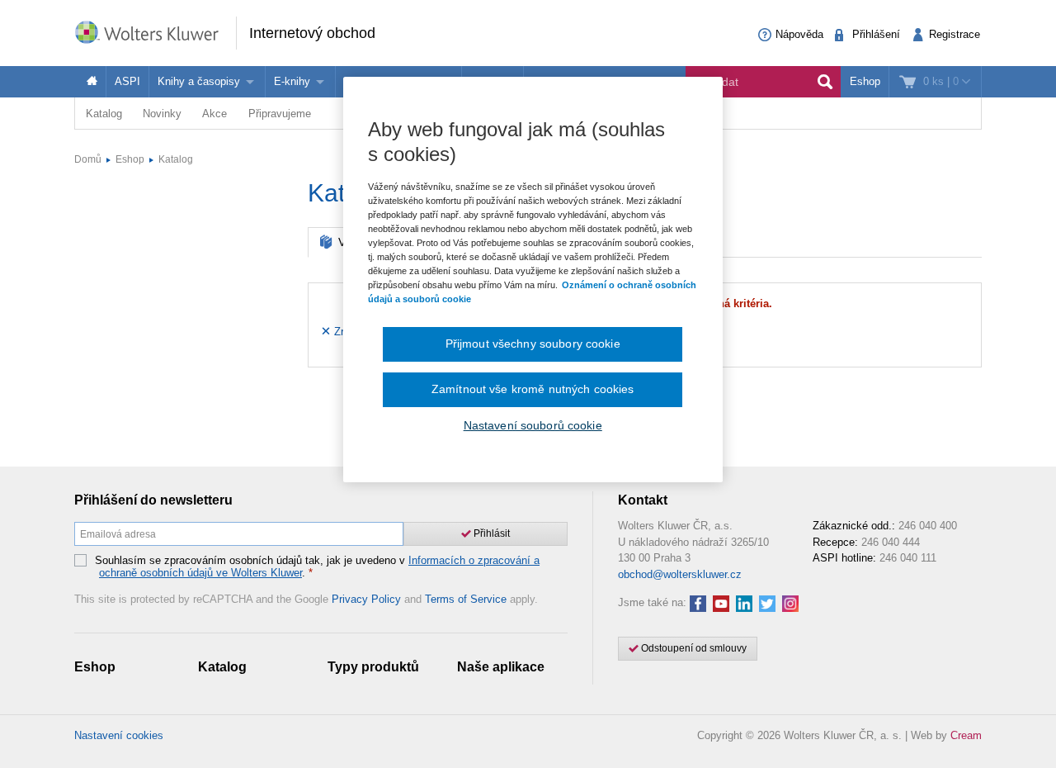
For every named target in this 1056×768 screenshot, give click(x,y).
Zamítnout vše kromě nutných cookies (532, 389)
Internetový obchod (312, 33)
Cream (966, 735)
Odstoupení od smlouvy (693, 648)
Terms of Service (466, 599)
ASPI (127, 81)
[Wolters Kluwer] (155, 32)
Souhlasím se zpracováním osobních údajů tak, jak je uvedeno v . (317, 567)
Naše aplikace (500, 667)
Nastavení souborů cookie (533, 425)
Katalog (104, 113)
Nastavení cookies (118, 735)
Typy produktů (373, 667)
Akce (214, 113)
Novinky (162, 113)
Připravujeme (279, 113)
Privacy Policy (366, 599)
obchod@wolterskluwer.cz (680, 574)
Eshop (865, 81)
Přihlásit (490, 533)
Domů (87, 159)
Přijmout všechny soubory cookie (533, 343)
